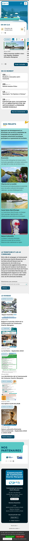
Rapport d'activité (7, 298)
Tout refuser (19, 536)
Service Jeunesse (6, 381)
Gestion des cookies (14, 528)
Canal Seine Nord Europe (10, 210)
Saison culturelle (7, 406)
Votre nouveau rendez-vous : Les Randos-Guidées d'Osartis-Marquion (14, 55)
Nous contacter (14, 498)
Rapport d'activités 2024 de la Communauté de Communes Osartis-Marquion (12, 323)
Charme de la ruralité (9, 184)
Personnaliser (7, 539)
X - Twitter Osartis (14, 520)
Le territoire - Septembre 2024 (12, 351)
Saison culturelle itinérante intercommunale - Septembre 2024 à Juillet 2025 (14, 431)
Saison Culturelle (7, 236)
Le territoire (5, 328)
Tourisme (7, 39)
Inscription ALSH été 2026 (10, 403)
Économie (4, 158)
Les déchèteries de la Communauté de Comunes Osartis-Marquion (14, 377)
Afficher (4, 288)
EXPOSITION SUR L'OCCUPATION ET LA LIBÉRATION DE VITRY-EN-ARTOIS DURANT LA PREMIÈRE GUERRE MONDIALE (14, 104)
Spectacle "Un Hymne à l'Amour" (14, 94)
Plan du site (14, 525)
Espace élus (14, 517)
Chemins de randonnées (8, 29)
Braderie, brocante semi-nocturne (11, 77)
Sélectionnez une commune (9, 281)
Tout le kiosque (7, 436)
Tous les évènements (18, 111)
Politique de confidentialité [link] (19, 539)
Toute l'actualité (20, 64)
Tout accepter (10, 536)
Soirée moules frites (10, 86)
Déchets (4, 354)
